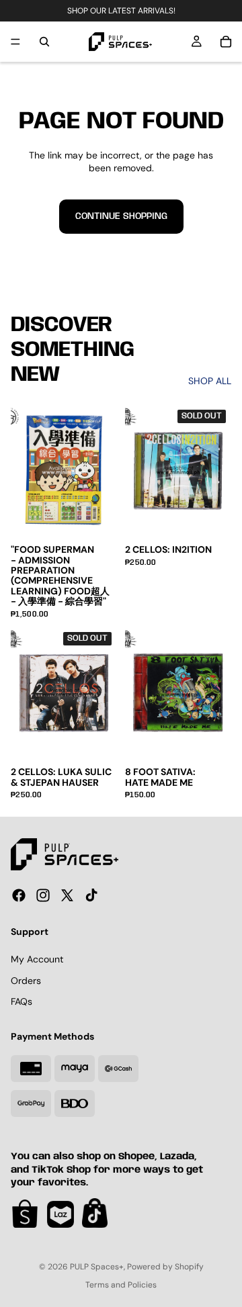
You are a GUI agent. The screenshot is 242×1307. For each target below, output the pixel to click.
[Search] (44, 41)
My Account (37, 959)
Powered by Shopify (165, 1266)
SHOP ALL (209, 381)
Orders (26, 980)
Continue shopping (121, 216)
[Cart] (226, 41)
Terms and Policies (121, 1284)
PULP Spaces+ (97, 1266)
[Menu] (15, 41)
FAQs (21, 1001)
